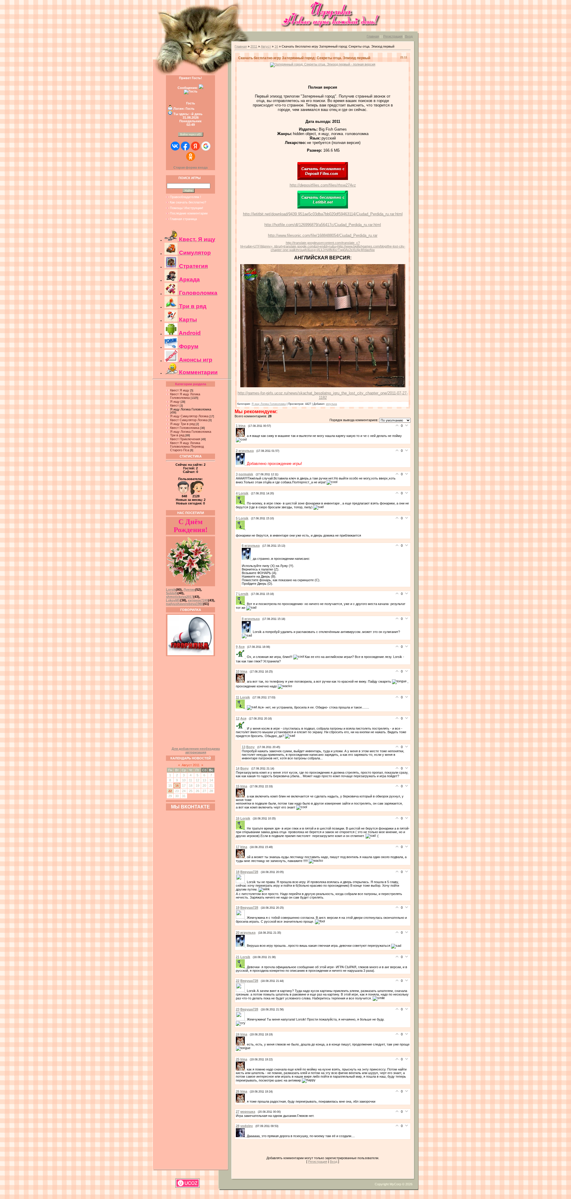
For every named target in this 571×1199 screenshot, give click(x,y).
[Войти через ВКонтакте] (175, 146)
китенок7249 (198, 600)
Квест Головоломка (184, 428)
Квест (174, 405)
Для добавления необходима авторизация (196, 750)
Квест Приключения (185, 439)
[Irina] (241, 436)
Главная (373, 36)
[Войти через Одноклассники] (190, 156)
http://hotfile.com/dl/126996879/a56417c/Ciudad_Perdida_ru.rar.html (322, 224)
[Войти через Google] (206, 146)
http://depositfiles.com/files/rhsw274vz (323, 185)
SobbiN (172, 593)
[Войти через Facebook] (185, 146)
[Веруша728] (241, 882)
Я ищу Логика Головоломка (190, 409)
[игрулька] (241, 464)
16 (177, 785)
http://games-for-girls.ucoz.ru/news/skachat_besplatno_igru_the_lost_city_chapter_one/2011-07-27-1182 (323, 395)
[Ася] (241, 657)
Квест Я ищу (179, 390)
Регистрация (392, 36)
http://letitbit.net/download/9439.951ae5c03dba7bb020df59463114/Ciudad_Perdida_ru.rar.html (323, 214)
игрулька (331, 403)
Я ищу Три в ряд (182, 424)
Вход (408, 36)
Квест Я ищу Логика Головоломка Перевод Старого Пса (187, 446)
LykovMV (173, 600)
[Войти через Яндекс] (195, 146)
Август (266, 46)
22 (170, 791)
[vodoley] (241, 1136)
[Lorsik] (241, 503)
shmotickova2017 (179, 596)
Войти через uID (190, 134)
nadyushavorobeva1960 (184, 604)
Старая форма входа (190, 167)
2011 (253, 46)
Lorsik (171, 589)
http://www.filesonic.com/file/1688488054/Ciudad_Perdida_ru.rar (322, 235)
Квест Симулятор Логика (189, 420)
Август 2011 (191, 765)
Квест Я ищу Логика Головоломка (185, 395)
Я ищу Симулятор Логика (189, 416)
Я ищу (175, 401)
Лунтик (189, 589)
